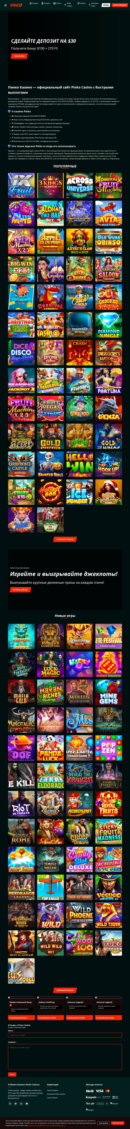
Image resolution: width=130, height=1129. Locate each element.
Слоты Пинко (52, 1098)
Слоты (58, 3)
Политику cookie (34, 1125)
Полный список (65, 539)
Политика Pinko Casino (56, 1094)
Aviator (83, 3)
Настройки (103, 1123)
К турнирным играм (18, 1017)
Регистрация (120, 5)
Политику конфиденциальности (53, 1125)
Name (10, 1031)
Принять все (118, 1123)
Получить (19, 56)
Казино (35, 3)
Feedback (12, 1042)
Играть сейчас (20, 589)
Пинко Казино (52, 1090)
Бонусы (47, 3)
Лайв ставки (69, 4)
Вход (106, 5)
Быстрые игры (94, 4)
